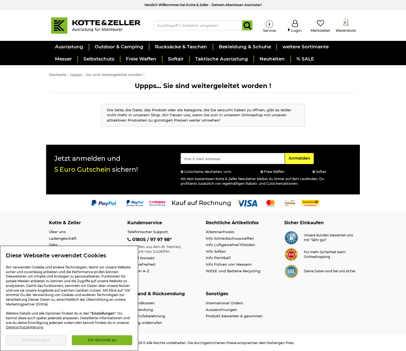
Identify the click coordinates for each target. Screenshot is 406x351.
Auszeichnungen (221, 309)
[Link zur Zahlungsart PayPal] (104, 202)
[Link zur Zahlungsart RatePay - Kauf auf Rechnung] (157, 202)
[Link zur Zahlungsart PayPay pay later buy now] (134, 202)
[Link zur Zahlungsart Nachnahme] (310, 202)
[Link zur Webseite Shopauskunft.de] (291, 237)
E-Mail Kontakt (140, 258)
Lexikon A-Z (138, 271)
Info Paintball (218, 257)
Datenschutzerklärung (24, 327)
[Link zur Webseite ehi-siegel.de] (291, 254)
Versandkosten (141, 303)
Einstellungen (36, 339)
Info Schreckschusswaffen (230, 238)
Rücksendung (140, 309)
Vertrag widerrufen (144, 322)
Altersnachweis (220, 231)
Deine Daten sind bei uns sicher (330, 271)
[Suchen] (247, 25)
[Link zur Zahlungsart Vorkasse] (290, 202)
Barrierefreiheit (141, 264)
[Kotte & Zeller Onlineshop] (95, 25)
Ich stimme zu (102, 339)
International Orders (224, 303)
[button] (69, 47)
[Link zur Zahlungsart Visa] (247, 202)
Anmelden (301, 158)
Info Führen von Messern (229, 264)
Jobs (53, 244)
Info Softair (216, 251)
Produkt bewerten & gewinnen (234, 316)
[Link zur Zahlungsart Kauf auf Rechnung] (201, 202)
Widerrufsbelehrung (146, 316)
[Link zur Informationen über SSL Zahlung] (291, 271)
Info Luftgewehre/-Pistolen (230, 244)
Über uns (57, 231)
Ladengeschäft (63, 238)
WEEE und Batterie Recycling (233, 271)
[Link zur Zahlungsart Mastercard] (270, 202)
